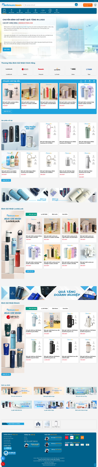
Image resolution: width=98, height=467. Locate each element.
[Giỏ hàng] (95, 5)
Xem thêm (7, 49)
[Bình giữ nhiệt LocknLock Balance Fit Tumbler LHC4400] (52, 226)
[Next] (92, 91)
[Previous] (5, 91)
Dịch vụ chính (5, 385)
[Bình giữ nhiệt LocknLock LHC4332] (88, 252)
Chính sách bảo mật (7, 443)
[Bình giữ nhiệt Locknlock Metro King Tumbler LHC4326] (34, 226)
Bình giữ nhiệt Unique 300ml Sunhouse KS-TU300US (47, 171)
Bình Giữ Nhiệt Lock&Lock (12, 209)
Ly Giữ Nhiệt (35, 12)
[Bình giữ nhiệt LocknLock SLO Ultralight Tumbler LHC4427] (52, 252)
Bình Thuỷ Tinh (28, 12)
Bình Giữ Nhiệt (11, 12)
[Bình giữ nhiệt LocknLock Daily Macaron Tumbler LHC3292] (70, 252)
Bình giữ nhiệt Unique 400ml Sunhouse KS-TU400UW (28, 171)
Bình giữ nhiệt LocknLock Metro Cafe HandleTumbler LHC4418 (87, 237)
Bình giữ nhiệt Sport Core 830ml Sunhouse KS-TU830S (68, 142)
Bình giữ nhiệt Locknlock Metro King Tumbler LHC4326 (34, 237)
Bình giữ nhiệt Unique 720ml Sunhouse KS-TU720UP (47, 142)
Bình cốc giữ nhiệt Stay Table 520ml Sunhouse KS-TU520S (67, 171)
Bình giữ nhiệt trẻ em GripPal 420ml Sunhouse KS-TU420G (9, 171)
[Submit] (76, 4)
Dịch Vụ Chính (56, 12)
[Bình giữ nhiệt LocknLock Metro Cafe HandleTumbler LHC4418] (88, 226)
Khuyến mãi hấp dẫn (11, 81)
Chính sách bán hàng (7, 436)
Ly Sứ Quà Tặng (43, 12)
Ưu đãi (49, 12)
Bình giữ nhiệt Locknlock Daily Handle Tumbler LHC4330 (34, 263)
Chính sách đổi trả (7, 441)
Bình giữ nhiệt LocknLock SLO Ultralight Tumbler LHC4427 (52, 263)
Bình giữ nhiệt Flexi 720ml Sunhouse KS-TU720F (85, 171)
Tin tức (95, 0)
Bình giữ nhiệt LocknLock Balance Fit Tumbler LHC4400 (51, 237)
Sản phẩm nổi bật (6, 120)
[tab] (31, 214)
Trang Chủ (4, 12)
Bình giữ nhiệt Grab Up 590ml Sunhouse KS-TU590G (86, 142)
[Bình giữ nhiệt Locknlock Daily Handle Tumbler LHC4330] (34, 252)
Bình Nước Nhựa (20, 12)
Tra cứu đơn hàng (7, 440)
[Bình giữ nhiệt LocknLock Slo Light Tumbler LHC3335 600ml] (70, 226)
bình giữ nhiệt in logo (24, 26)
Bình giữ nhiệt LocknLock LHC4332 (86, 263)
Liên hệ (25, 437)
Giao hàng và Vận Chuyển (8, 438)
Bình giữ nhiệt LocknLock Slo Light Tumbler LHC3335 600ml (69, 237)
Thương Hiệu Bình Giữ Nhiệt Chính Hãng (18, 63)
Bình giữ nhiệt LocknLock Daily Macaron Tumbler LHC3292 (70, 263)
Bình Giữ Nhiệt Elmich (10, 303)
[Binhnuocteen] (11, 5)
